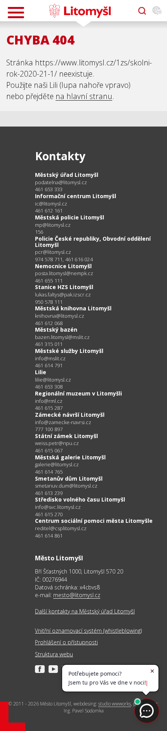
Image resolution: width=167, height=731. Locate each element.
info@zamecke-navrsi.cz (63, 422)
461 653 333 (49, 189)
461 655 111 (49, 280)
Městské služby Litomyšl (69, 350)
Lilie (40, 372)
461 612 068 (49, 323)
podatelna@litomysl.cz (61, 182)
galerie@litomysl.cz (57, 464)
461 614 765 (49, 471)
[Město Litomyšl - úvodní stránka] (79, 11)
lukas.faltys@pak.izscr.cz (63, 295)
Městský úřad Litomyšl (66, 174)
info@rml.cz (49, 401)
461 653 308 (49, 386)
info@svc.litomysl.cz (58, 507)
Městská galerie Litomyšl (70, 457)
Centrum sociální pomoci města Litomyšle (94, 520)
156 (39, 231)
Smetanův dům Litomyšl (69, 478)
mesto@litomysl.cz (76, 595)
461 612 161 (49, 210)
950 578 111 (49, 301)
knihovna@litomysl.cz (59, 316)
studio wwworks (114, 703)
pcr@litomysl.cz (53, 252)
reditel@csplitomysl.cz (61, 528)
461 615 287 (49, 407)
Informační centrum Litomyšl (75, 196)
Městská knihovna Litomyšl (73, 308)
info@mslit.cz (50, 358)
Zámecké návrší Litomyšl (69, 414)
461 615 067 (49, 450)
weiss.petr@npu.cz (57, 443)
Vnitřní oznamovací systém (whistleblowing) (88, 630)
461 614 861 (49, 535)
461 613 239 (49, 493)
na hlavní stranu (84, 96)
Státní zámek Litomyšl (66, 436)
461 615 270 (49, 514)
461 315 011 (49, 344)
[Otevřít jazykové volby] (157, 11)
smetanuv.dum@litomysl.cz (66, 486)
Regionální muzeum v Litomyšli (78, 393)
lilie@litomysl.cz (53, 380)
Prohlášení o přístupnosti (66, 642)
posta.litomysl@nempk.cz (64, 273)
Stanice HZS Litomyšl (64, 287)
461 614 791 (49, 365)
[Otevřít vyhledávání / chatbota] (142, 11)
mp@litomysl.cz (53, 225)
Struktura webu (54, 654)
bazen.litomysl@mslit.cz (62, 337)
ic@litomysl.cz (51, 204)
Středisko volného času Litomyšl (80, 499)
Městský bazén (56, 329)
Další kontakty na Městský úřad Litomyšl (85, 611)
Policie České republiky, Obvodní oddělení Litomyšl (93, 241)
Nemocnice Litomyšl (63, 266)
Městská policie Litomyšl (69, 217)
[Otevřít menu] (16, 12)
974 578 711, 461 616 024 (64, 259)
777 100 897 (49, 429)
